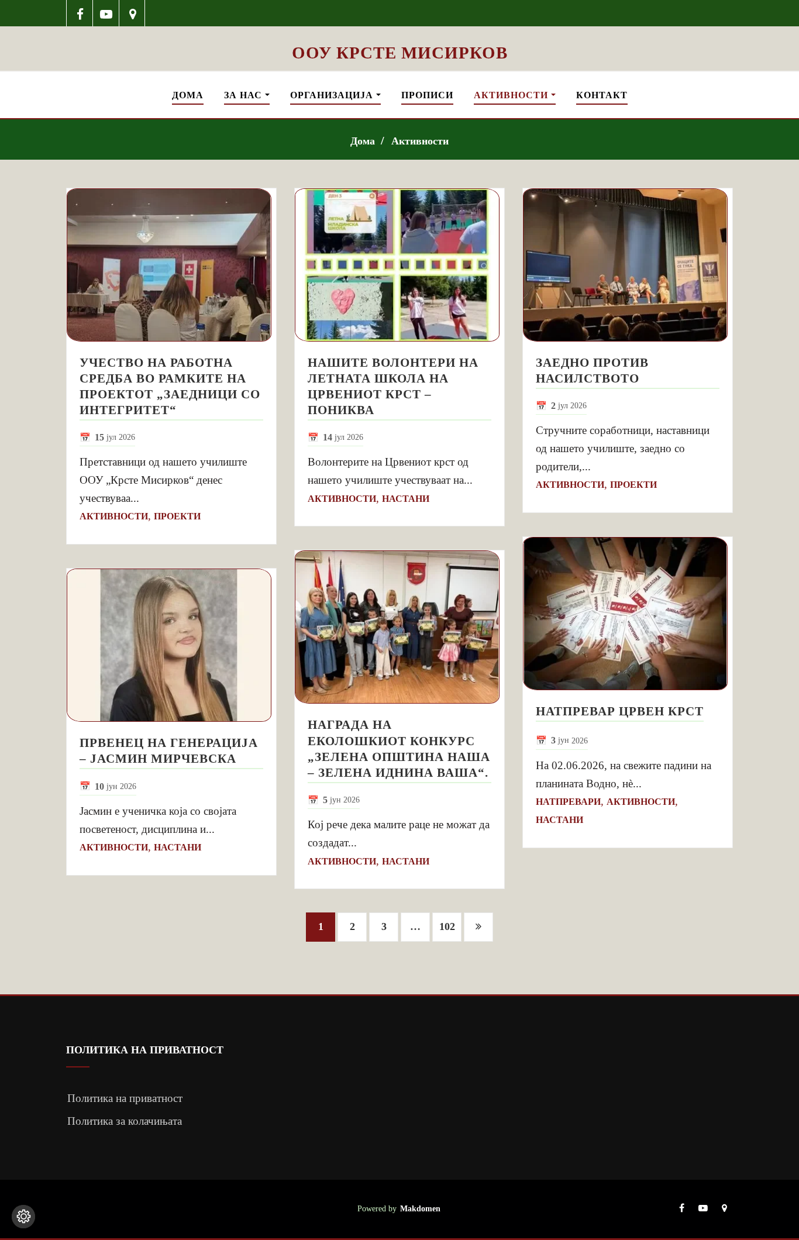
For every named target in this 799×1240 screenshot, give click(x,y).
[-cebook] (80, 13)
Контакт (602, 95)
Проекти (177, 516)
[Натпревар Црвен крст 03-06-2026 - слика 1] (627, 613)
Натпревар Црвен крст (620, 711)
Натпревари (568, 802)
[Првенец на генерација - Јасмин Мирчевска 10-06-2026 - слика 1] (171, 645)
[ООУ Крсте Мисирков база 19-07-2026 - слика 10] (399, 34)
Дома (188, 95)
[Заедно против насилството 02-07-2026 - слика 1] (627, 265)
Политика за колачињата (124, 1121)
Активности (512, 95)
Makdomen (420, 1208)
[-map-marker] (132, 13)
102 (447, 926)
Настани (177, 847)
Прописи (427, 95)
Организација (333, 95)
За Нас (244, 95)
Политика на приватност (124, 1098)
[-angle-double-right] (478, 927)
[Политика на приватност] (23, 1216)
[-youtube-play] (106, 13)
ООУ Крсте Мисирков (400, 52)
